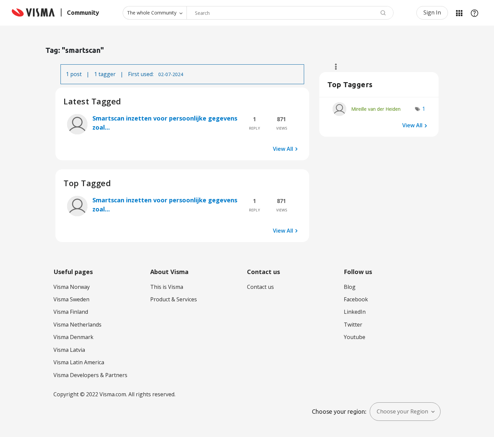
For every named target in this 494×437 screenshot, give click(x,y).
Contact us (260, 287)
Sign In (432, 12)
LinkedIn (355, 311)
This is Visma (166, 287)
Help (474, 13)
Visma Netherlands (77, 324)
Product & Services (173, 299)
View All (283, 149)
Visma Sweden (71, 299)
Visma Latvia (69, 350)
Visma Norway (71, 287)
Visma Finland (70, 311)
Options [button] (332, 66)
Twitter (353, 324)
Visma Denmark (73, 337)
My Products (459, 13)
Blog (350, 287)
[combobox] (290, 13)
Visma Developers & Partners (90, 375)
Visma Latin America (78, 362)
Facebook (356, 299)
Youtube (354, 337)
